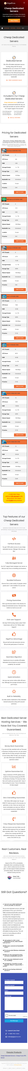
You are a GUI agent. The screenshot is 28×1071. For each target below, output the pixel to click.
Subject (7, 990)
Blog (14, 1068)
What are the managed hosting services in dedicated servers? (13, 955)
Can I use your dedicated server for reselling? (13, 959)
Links (10, 1068)
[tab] (14, 905)
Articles (18, 1068)
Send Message (14, 1020)
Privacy (5, 1068)
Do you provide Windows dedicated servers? (14, 951)
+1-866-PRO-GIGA (13, 1034)
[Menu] (24, 2)
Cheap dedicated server (10, 102)
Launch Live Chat (14, 1031)
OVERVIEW (6, 28)
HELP (23, 28)
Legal (23, 1068)
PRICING (19, 28)
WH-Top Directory (18, 1064)
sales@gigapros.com (14, 1037)
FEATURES (13, 28)
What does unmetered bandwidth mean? (14, 946)
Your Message (8, 996)
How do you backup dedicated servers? (13, 970)
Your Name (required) (10, 980)
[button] (14, 21)
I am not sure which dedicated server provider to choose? (13, 904)
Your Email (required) (10, 985)
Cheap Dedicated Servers (8, 1055)
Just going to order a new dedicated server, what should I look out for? (13, 941)
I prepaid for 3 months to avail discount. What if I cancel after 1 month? (13, 965)
